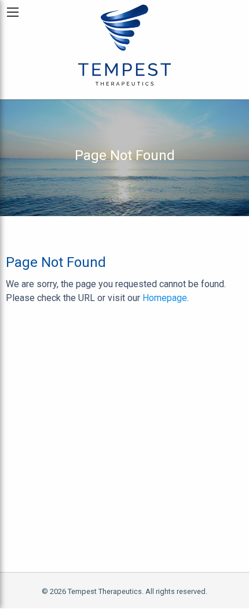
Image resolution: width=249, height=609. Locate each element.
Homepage (164, 297)
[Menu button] (13, 12)
